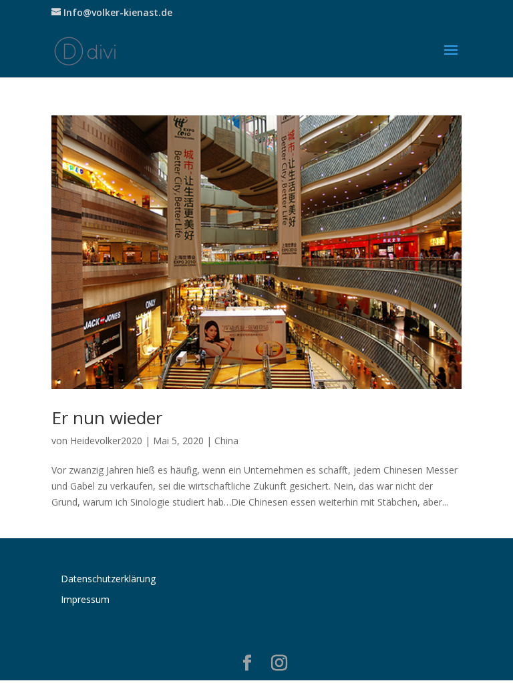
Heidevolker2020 (106, 440)
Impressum (85, 599)
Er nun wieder (106, 418)
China (226, 440)
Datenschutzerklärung (108, 578)
